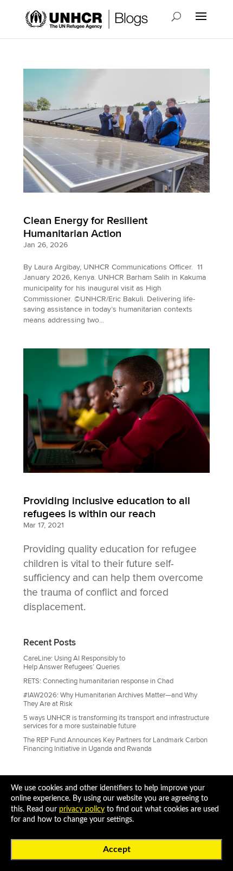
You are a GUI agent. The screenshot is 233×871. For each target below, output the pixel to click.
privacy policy (82, 809)
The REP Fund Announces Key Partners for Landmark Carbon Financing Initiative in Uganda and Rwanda (115, 744)
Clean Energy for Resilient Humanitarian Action (85, 227)
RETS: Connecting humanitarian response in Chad (98, 681)
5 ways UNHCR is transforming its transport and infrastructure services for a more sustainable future (116, 722)
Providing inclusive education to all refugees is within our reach (106, 507)
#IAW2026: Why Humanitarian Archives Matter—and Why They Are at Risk (110, 699)
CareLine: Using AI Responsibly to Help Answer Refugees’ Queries (74, 662)
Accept (117, 849)
